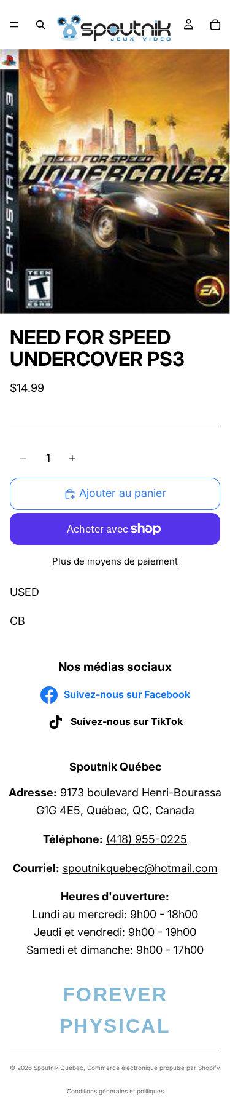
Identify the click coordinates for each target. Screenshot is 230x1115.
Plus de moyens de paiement (115, 561)
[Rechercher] (40, 24)
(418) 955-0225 (146, 838)
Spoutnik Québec (58, 1067)
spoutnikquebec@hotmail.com (140, 867)
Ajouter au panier (122, 492)
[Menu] (14, 24)
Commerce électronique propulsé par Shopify (153, 1067)
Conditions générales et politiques (115, 1091)
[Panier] (215, 24)
